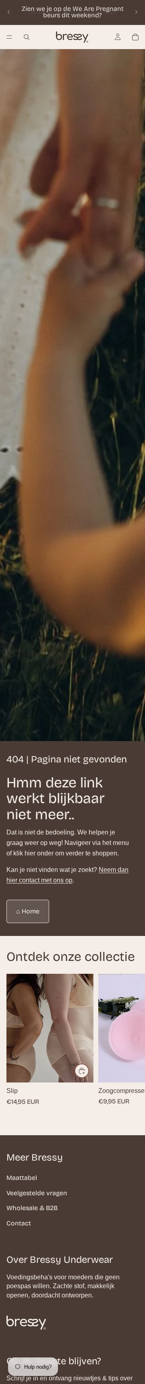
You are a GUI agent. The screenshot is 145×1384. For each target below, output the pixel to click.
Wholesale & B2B (32, 1208)
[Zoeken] (26, 37)
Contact (18, 1223)
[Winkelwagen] (135, 37)
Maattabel (21, 1178)
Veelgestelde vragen (36, 1193)
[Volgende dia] (136, 12)
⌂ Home (27, 911)
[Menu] (9, 37)
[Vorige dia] (9, 12)
